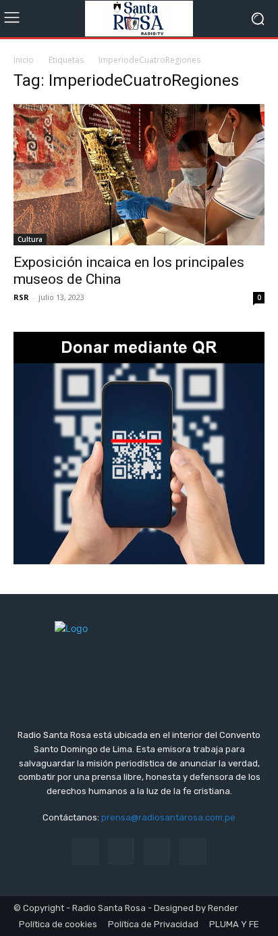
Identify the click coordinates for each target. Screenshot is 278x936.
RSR (21, 297)
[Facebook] (85, 851)
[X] (157, 851)
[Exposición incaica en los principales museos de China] (139, 174)
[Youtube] (192, 851)
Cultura (30, 239)
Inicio (23, 60)
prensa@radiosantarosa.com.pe (168, 817)
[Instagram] (121, 851)
